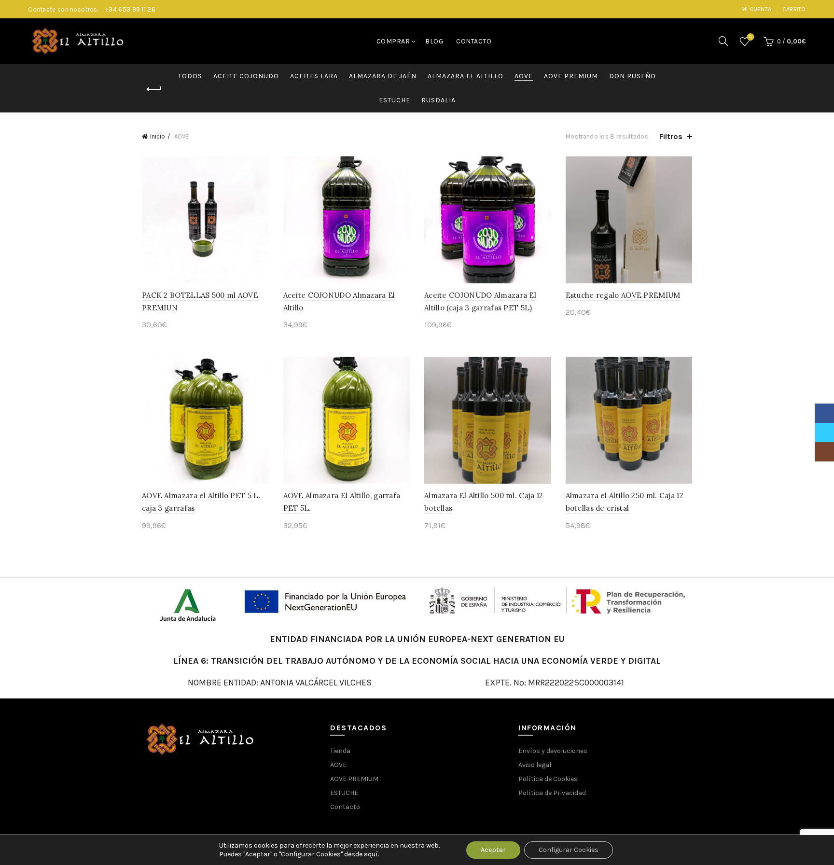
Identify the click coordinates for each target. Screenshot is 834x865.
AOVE (523, 76)
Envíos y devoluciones (552, 751)
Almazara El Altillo (465, 76)
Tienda (340, 751)
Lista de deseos (750, 37)
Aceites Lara (314, 76)
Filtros (670, 136)
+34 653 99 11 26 (130, 9)
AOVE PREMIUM (571, 76)
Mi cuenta (756, 9)
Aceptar (493, 850)
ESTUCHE (394, 100)
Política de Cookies (548, 779)
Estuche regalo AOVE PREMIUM (623, 295)
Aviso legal (534, 765)
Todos (190, 76)
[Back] (154, 89)
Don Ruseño (632, 76)
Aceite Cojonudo (246, 76)
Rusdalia (438, 100)
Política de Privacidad (552, 793)
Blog (434, 41)
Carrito (794, 9)
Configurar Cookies (568, 850)
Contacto (473, 41)
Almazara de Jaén (383, 76)
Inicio (157, 136)
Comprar (393, 41)
